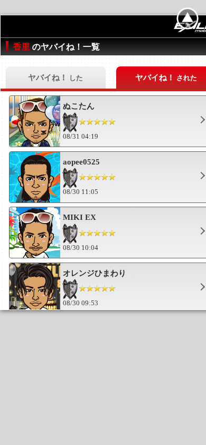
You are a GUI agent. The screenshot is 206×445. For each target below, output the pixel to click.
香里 (22, 46)
